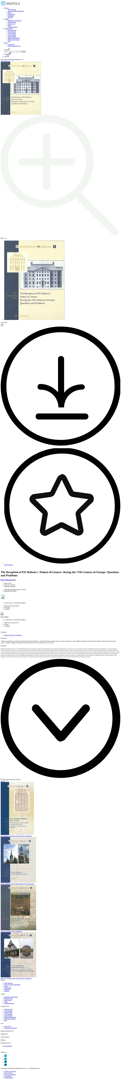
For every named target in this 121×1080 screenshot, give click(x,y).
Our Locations (12, 35)
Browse (6, 8)
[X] (5, 1059)
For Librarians (12, 32)
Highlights (11, 16)
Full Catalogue (12, 9)
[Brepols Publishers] (10, 5)
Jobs (9, 41)
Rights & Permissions (14, 38)
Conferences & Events (14, 46)
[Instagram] (5, 1062)
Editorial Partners (12, 27)
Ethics (9, 25)
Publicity (10, 17)
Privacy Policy (8, 1073)
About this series (5, 61)
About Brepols (12, 36)
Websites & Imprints (13, 39)
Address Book (12, 33)
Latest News (11, 44)
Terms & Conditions (10, 1074)
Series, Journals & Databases (16, 11)
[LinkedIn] (5, 1065)
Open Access (11, 24)
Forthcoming (11, 14)
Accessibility (7, 1076)
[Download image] (60, 445)
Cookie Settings (8, 1078)
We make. (10, 1071)
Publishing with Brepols (14, 20)
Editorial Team (12, 22)
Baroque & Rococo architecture (13, 635)
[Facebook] (5, 1056)
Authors (6, 19)
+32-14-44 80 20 (7, 1046)
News (6, 43)
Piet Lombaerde (6, 580)
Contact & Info (8, 28)
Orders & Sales (12, 30)
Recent (10, 12)
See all (3, 781)
